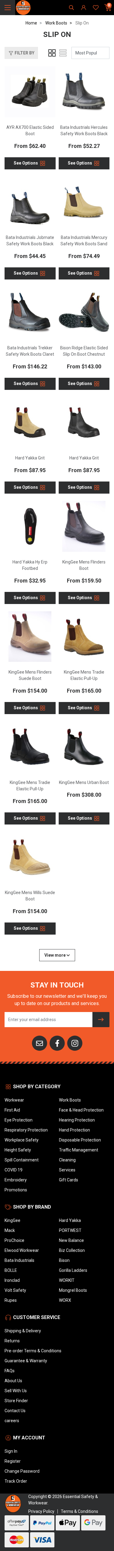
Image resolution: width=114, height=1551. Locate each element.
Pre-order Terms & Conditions (33, 1350)
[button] (21, 53)
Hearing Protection (77, 1120)
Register (13, 1461)
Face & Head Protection (81, 1110)
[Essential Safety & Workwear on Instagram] (74, 1043)
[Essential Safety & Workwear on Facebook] (57, 1043)
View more (55, 955)
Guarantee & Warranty (26, 1360)
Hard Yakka (70, 1220)
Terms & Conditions (79, 1511)
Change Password (22, 1471)
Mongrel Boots (73, 1290)
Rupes (11, 1300)
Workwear (14, 1100)
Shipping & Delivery (23, 1330)
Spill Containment (22, 1160)
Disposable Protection (80, 1140)
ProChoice (14, 1240)
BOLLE (11, 1270)
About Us (13, 1380)
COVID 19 (13, 1169)
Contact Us (15, 1410)
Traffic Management (78, 1150)
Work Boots (70, 1100)
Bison (64, 1260)
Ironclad (12, 1280)
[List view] (63, 53)
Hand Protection (74, 1130)
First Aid (12, 1110)
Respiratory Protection (26, 1130)
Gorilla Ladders (73, 1270)
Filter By (24, 53)
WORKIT (66, 1280)
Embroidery (16, 1179)
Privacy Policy (41, 1511)
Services (67, 1169)
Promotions (16, 1189)
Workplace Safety (22, 1140)
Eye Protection (19, 1120)
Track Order (16, 1481)
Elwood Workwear (22, 1250)
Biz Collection (72, 1250)
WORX (65, 1300)
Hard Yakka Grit (30, 458)
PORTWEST (70, 1230)
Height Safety (18, 1150)
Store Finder (16, 1400)
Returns (12, 1340)
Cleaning (67, 1160)
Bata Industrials (19, 1260)
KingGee (12, 1220)
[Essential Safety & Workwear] (23, 7)
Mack (10, 1230)
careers (12, 1420)
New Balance (71, 1240)
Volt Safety (15, 1290)
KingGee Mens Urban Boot (84, 782)
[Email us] (39, 1043)
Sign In (11, 1451)
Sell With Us (16, 1390)
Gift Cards (68, 1179)
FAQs (10, 1370)
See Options (26, 162)
